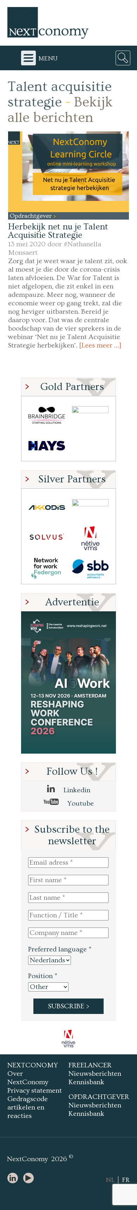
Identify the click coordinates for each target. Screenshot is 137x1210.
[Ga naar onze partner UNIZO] (90, 507)
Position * (42, 976)
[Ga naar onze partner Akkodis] (46, 507)
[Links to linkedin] (14, 1178)
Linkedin (76, 790)
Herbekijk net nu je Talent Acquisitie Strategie (58, 231)
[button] (68, 171)
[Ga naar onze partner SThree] (90, 415)
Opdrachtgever (31, 216)
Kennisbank (86, 1082)
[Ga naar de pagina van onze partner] (70, 1038)
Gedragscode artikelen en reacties (27, 1107)
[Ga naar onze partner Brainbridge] (46, 415)
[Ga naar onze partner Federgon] (46, 568)
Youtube (80, 803)
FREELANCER (90, 1065)
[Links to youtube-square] (30, 1178)
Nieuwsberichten (94, 1074)
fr (126, 1180)
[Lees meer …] (100, 345)
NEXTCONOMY (32, 1065)
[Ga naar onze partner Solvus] (46, 538)
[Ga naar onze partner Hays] (46, 445)
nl (110, 1180)
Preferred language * (59, 949)
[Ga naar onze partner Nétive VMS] (90, 538)
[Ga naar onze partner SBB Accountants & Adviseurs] (90, 568)
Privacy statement (34, 1090)
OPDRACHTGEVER (98, 1097)
